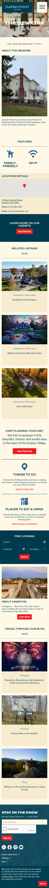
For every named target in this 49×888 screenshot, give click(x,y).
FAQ (3, 861)
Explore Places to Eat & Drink (24, 524)
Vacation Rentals (24, 295)
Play (24, 782)
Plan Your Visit (17, 44)
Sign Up (7, 838)
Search (24, 557)
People (24, 675)
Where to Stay (27, 44)
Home (9, 44)
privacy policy (7, 876)
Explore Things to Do (24, 489)
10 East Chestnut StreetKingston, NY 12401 (12, 201)
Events (5, 858)
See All (24, 253)
